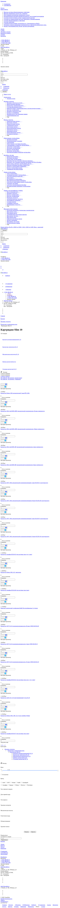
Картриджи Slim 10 (15, 752)
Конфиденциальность (6, 898)
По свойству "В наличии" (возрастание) (11, 378)
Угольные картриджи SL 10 (20, 759)
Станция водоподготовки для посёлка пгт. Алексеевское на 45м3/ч (21, 23)
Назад (9, 293)
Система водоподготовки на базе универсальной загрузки (19, 17)
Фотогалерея (4, 854)
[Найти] (2, 82)
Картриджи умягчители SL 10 (21, 755)
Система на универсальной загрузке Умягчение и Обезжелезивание (22, 19)
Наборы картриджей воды (20, 757)
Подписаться (4, 839)
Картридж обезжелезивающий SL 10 (23, 753)
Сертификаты (7, 5)
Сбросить (33, 831)
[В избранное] (4, 384)
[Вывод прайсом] (3, 380)
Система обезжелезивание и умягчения (14, 20)
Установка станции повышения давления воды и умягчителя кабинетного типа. (25, 25)
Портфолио (4, 857)
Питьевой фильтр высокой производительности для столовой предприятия (24, 16)
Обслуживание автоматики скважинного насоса (17, 15)
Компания (3, 848)
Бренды (3, 845)
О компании (7, 4)
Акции (2, 844)
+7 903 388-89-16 (5, 40)
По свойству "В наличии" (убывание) (11, 379)
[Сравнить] (4, 387)
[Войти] (1, 264)
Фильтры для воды (10, 749)
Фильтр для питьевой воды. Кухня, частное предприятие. (19, 26)
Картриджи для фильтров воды (16, 750)
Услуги (2, 847)
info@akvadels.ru (5, 47)
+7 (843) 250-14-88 (5, 43)
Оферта (3, 900)
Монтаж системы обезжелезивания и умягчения (16, 12)
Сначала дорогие (5, 376)
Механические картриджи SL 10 (21, 756)
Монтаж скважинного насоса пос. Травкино (15, 13)
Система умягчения (9, 22)
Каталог (3, 841)
